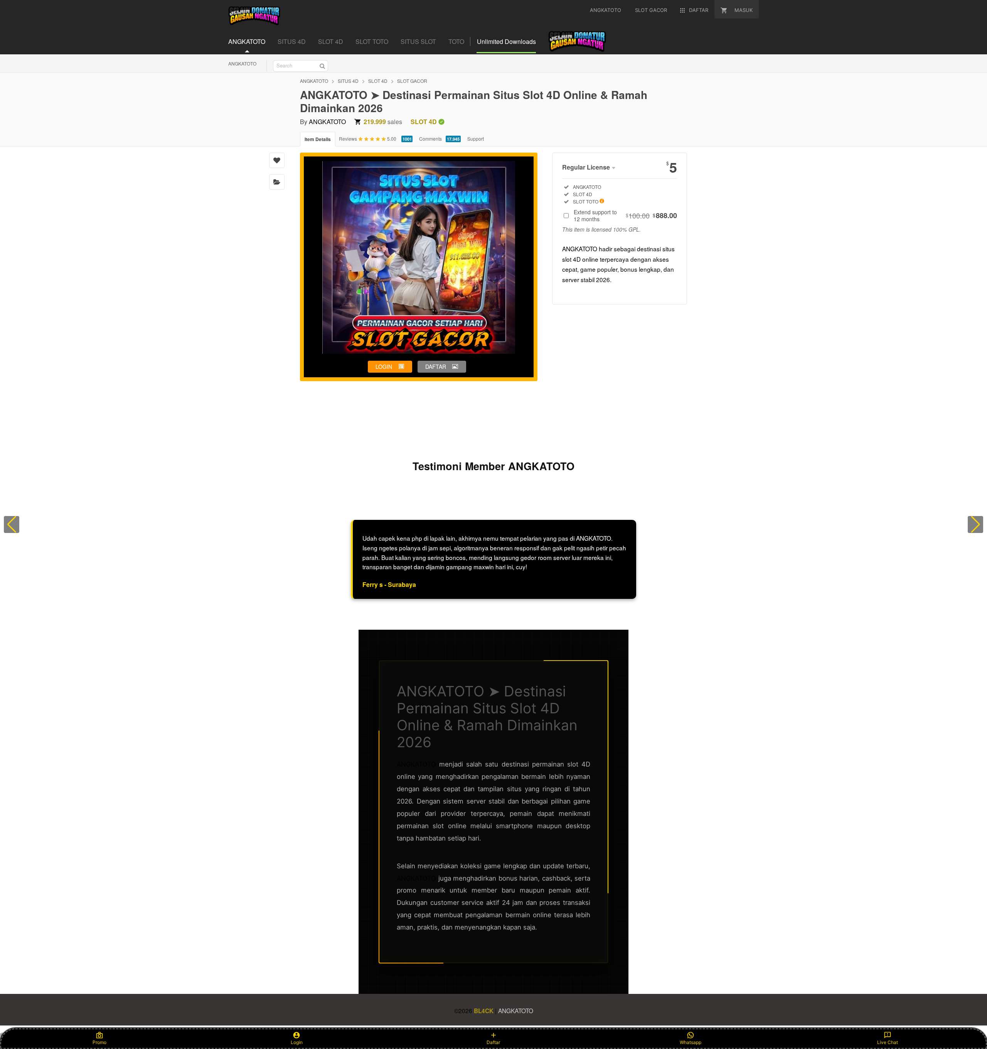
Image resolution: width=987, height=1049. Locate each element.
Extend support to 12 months (625, 215)
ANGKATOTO (242, 63)
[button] (11, 524)
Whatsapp (690, 1042)
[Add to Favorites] (277, 160)
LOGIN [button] (384, 366)
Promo (99, 1042)
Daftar (493, 1042)
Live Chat (887, 1042)
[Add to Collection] (277, 182)
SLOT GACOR (412, 80)
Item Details (318, 139)
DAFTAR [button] (435, 366)
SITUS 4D (348, 80)
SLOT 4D (377, 80)
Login (297, 1042)
